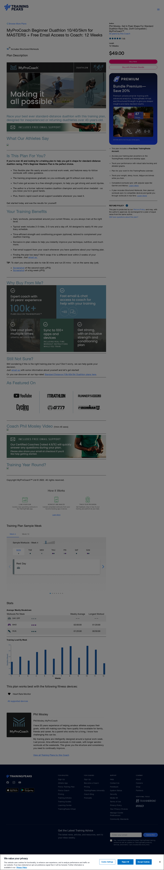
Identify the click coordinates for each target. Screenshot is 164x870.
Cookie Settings (107, 862)
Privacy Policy (22, 867)
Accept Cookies (144, 862)
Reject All (125, 862)
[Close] (160, 862)
